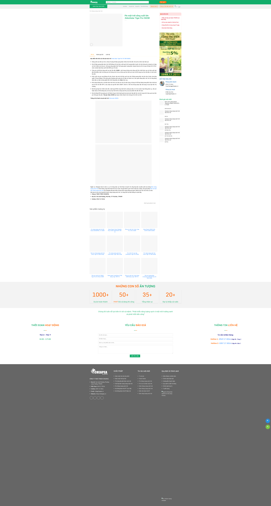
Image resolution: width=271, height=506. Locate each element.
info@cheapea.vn (99, 391)
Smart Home (142, 379)
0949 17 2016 (169, 84)
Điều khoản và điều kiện (169, 376)
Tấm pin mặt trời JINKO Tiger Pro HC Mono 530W (97, 276)
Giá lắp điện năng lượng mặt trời (123, 384)
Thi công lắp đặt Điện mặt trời (123, 381)
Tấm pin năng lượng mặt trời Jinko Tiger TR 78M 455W (97, 253)
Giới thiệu (125, 6)
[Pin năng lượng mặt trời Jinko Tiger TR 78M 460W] (149, 243)
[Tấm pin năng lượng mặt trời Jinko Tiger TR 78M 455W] (97, 243)
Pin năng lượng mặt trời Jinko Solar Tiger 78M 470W (115, 253)
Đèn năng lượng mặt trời (145, 393)
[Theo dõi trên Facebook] (91, 397)
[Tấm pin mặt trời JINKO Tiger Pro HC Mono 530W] (97, 266)
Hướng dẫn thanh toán (169, 381)
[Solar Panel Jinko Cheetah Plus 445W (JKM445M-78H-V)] (115, 220)
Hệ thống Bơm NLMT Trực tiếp (123, 388)
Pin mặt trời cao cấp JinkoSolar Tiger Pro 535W (132, 253)
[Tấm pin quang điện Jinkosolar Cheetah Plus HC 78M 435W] (149, 266)
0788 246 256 (169, 92)
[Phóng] (91, 44)
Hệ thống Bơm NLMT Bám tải (123, 391)
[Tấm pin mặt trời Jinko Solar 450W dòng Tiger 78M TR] (132, 266)
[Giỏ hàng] (155, 2)
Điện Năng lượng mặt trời (146, 386)
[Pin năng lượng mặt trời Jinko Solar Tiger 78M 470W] (115, 243)
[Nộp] (150, 2)
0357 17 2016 (225, 343)
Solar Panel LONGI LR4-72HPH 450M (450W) (149, 230)
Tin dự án (141, 376)
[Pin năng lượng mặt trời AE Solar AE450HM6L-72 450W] (97, 220)
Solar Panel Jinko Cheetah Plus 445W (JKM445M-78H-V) (115, 231)
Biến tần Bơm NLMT (144, 391)
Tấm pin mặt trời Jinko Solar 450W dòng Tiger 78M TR (132, 276)
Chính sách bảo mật (168, 379)
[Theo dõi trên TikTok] (95, 397)
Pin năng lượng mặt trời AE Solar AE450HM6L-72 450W (97, 230)
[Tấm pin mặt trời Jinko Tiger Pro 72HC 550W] (132, 220)
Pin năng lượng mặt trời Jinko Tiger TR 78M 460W (149, 253)
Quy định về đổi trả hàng (169, 384)
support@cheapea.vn (171, 94)
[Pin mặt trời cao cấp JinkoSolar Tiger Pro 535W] (132, 243)
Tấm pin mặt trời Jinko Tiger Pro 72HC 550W (132, 230)
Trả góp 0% (137, 6)
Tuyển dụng (166, 388)
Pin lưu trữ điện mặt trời (145, 384)
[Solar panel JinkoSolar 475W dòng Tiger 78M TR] (115, 266)
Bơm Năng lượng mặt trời (146, 388)
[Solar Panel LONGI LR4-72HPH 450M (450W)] (149, 220)
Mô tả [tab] (92, 54)
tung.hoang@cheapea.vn (172, 86)
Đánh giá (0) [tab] (99, 54)
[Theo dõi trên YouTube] (102, 397)
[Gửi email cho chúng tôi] (98, 397)
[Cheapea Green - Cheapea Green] (97, 2)
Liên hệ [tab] (108, 54)
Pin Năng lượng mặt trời (96, 11)
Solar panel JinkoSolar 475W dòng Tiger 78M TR (115, 276)
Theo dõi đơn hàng (144, 6)
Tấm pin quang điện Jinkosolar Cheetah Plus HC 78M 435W (149, 277)
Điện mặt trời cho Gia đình (122, 376)
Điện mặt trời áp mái (120, 379)
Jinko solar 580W (113, 98)
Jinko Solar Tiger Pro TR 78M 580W (120, 58)
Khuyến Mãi (131, 6)
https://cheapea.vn (101, 394)
